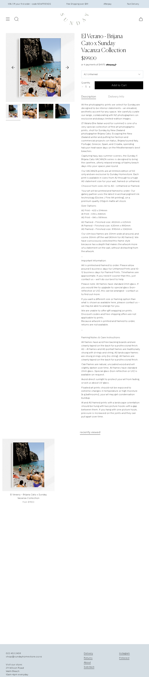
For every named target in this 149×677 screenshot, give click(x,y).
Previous (13, 67)
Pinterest (124, 657)
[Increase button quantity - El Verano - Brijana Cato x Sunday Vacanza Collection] (89, 87)
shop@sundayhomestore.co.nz (24, 656)
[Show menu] (8, 19)
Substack (89, 666)
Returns (88, 657)
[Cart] (140, 19)
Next (67, 67)
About (87, 662)
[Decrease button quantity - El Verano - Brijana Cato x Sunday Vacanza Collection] (82, 87)
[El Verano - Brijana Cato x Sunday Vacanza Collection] (28, 465)
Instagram (124, 653)
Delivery (88, 653)
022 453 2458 (13, 653)
